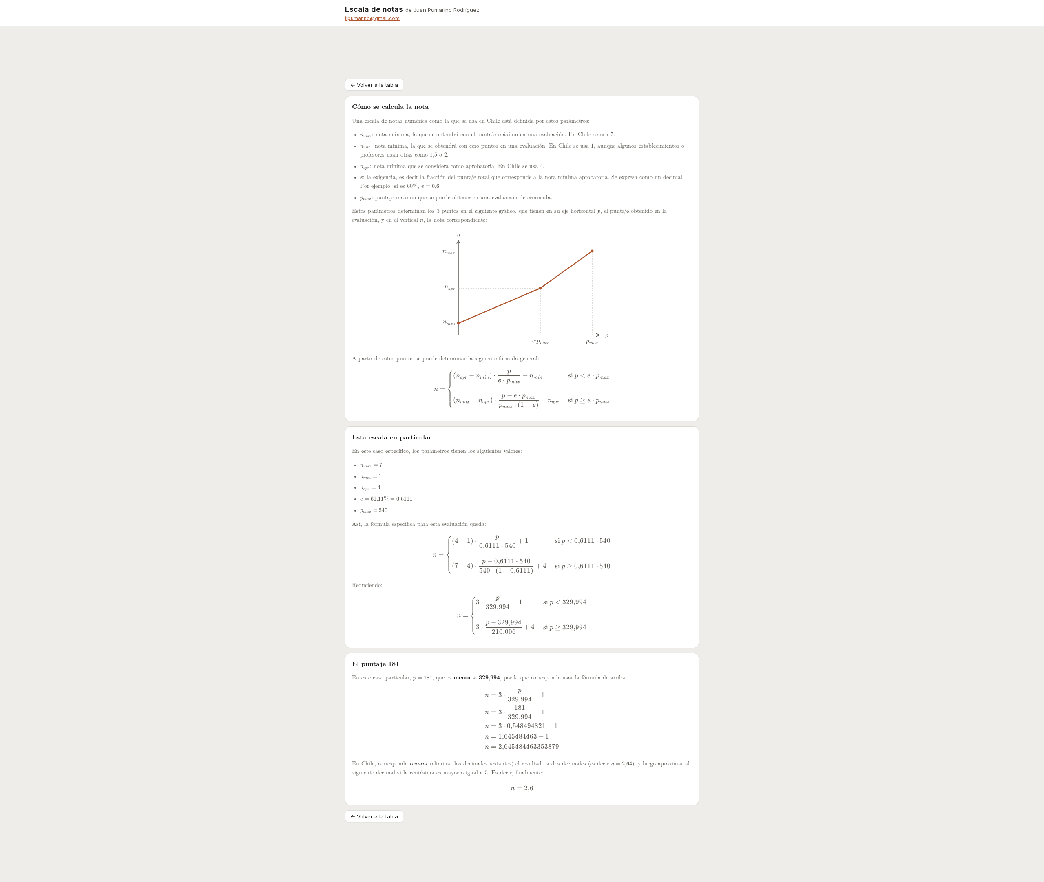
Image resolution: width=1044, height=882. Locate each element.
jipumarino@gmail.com (372, 18)
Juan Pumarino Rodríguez (446, 10)
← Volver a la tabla (374, 85)
